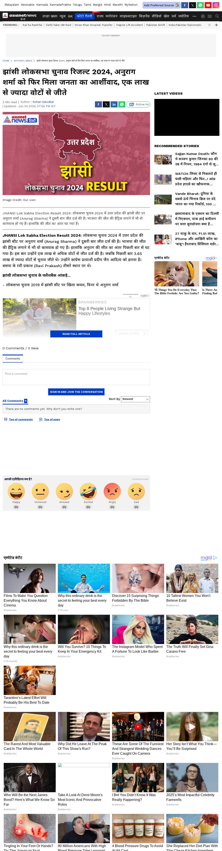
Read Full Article (76, 333)
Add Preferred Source (159, 5)
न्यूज (63, 16)
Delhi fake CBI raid (58, 24)
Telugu (77, 4)
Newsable (27, 4)
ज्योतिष (183, 16)
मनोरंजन (112, 16)
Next (216, 25)
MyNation (130, 4)
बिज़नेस (144, 16)
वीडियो (157, 16)
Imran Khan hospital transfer (94, 24)
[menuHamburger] (210, 16)
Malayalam (12, 4)
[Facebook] (184, 5)
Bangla (97, 4)
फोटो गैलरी (84, 16)
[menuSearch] (217, 16)
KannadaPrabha (60, 4)
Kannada (42, 4)
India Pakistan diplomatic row (188, 24)
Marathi (118, 4)
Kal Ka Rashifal (32, 24)
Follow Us (142, 104)
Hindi (107, 4)
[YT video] (208, 5)
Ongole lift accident (129, 24)
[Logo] (21, 16)
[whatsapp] (200, 5)
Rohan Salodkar (43, 102)
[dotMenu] (195, 16)
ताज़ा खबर (49, 16)
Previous (209, 25)
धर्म (173, 16)
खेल (166, 16)
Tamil (87, 4)
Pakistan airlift (155, 24)
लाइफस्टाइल (128, 16)
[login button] (204, 16)
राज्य (100, 16)
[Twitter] (192, 5)
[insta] (215, 5)
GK (70, 16)
